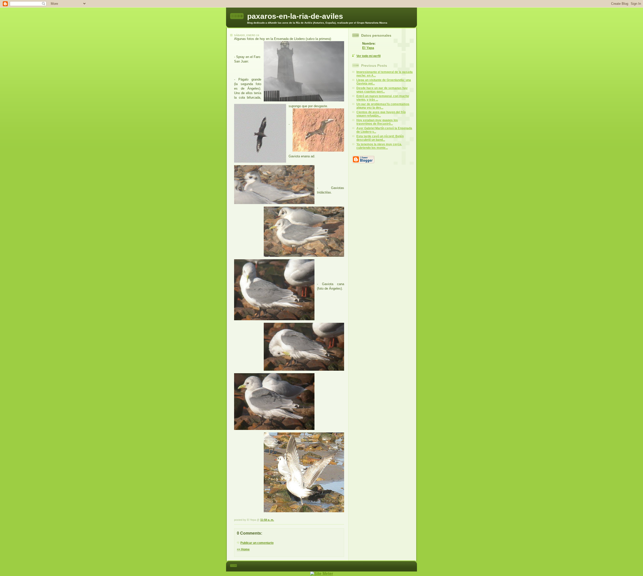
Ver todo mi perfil (368, 56)
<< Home (243, 549)
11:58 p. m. (267, 519)
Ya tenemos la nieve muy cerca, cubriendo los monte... (379, 146)
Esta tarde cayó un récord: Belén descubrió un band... (380, 138)
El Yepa (368, 48)
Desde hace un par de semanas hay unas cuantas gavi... (382, 89)
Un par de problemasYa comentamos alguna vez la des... (382, 105)
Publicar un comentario (257, 543)
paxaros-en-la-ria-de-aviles (295, 16)
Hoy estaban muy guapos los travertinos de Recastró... (377, 121)
